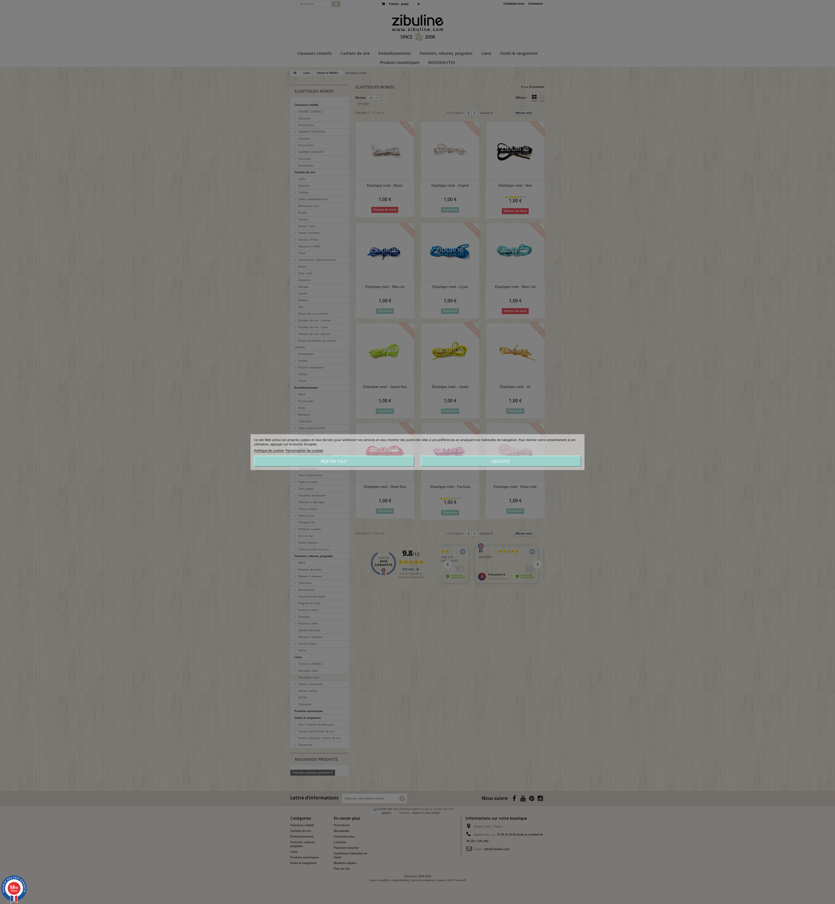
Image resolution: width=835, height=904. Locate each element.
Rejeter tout (334, 461)
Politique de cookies (269, 450)
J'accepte (501, 461)
